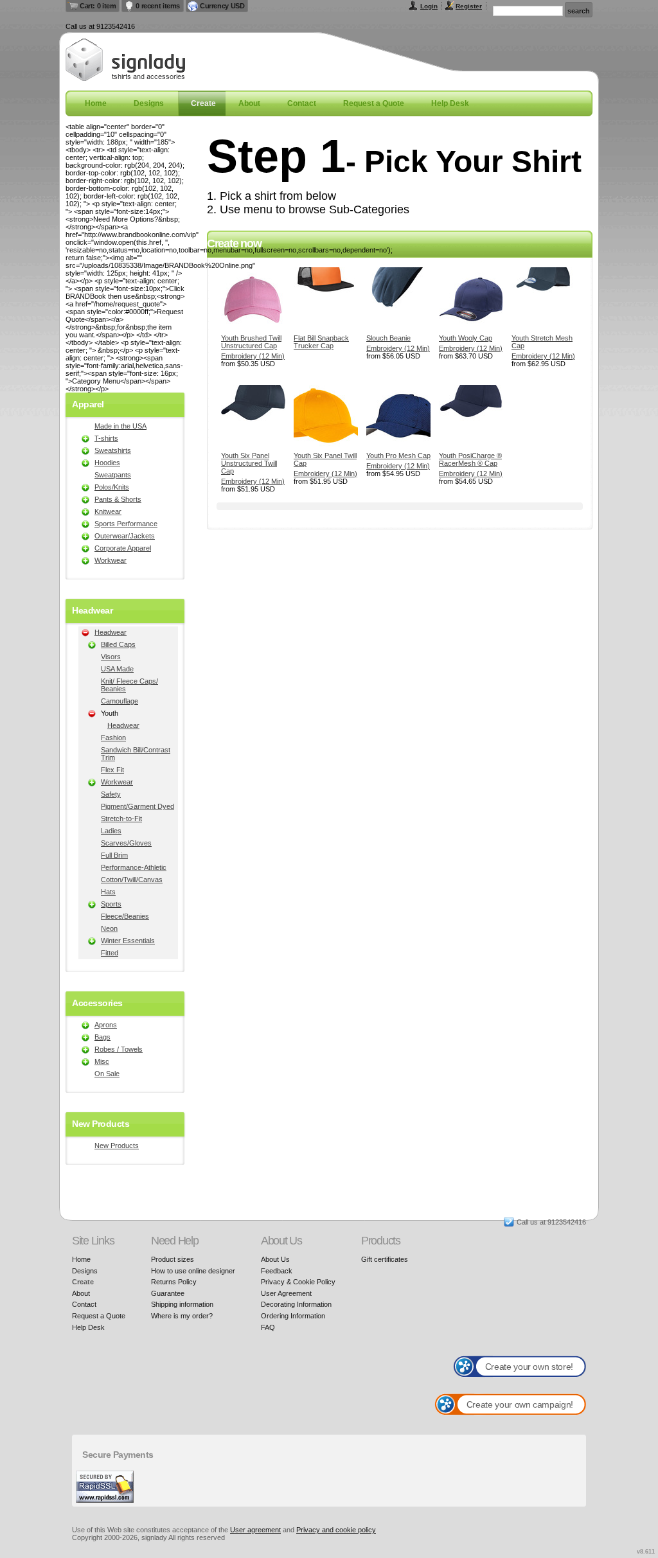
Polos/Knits (111, 487)
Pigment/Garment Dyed (137, 806)
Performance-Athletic (133, 867)
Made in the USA (120, 426)
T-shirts (106, 438)
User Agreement (286, 1293)
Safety (111, 794)
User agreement (255, 1530)
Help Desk (450, 103)
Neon (109, 928)
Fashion (113, 737)
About (249, 103)
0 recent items (158, 6)
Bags (102, 1037)
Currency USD (222, 6)
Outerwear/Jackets (124, 536)
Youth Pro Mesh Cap (398, 455)
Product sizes (172, 1259)
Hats (108, 892)
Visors (111, 656)
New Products (116, 1145)
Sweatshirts (112, 450)
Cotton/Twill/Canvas (132, 879)
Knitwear (107, 511)
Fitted (109, 953)
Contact (301, 103)
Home (96, 103)
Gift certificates (384, 1259)
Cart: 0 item (98, 6)
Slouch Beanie (388, 338)
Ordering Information (293, 1316)
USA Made (117, 669)
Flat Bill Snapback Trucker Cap (321, 342)
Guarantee (167, 1293)
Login (429, 6)
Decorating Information (296, 1304)
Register (469, 6)
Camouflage (119, 701)
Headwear (110, 632)
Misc (101, 1061)
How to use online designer (193, 1271)
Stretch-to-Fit (121, 818)
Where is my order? (182, 1316)
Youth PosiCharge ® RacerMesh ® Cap (470, 459)
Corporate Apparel (122, 548)
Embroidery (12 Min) (253, 356)
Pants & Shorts (117, 499)
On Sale (107, 1073)
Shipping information (182, 1304)
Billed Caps (118, 644)
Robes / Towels (118, 1049)
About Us (275, 1259)
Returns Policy (174, 1282)
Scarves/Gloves (126, 843)
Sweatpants (112, 475)
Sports (111, 904)
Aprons (105, 1025)
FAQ (268, 1327)
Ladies (111, 831)
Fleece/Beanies (125, 916)
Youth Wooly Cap (465, 338)
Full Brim (114, 855)
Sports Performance (125, 523)
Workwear (110, 560)
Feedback (276, 1271)
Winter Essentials (128, 940)
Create (203, 103)
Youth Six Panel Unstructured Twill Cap (249, 463)
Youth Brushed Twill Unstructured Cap (251, 342)
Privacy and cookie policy (336, 1530)
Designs (149, 103)
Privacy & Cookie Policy (298, 1282)
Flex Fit (112, 770)
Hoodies (107, 462)
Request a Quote (373, 103)
